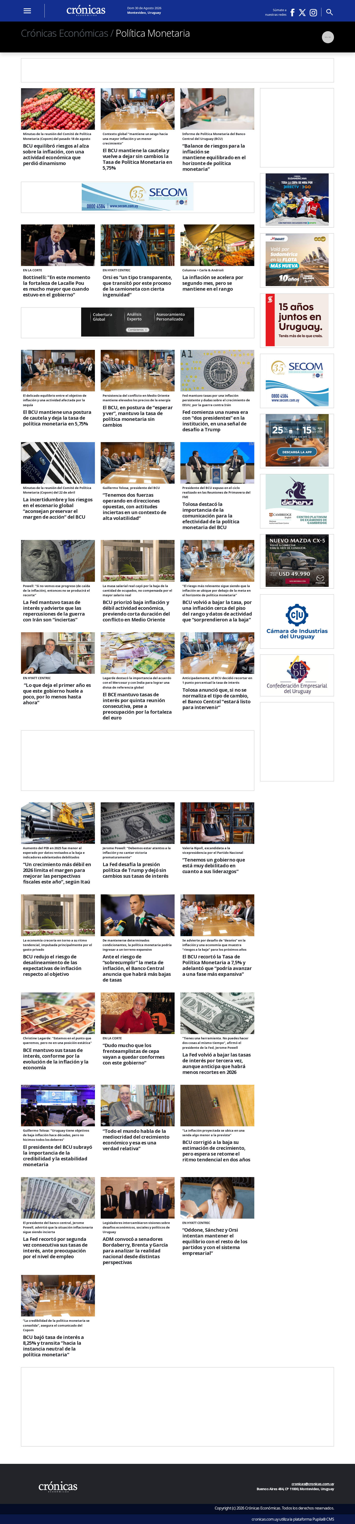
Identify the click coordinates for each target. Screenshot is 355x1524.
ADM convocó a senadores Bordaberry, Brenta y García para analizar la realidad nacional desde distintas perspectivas (135, 1250)
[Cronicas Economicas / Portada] (58, 1486)
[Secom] (137, 209)
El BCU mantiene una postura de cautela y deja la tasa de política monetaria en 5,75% (57, 418)
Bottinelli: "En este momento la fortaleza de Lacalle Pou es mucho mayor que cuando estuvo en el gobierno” (56, 286)
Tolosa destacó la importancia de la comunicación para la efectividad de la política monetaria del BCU (210, 515)
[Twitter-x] (302, 12)
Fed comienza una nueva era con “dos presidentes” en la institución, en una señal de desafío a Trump (215, 420)
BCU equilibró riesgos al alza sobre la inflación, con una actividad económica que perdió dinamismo (56, 154)
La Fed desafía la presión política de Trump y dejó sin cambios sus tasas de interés (136, 870)
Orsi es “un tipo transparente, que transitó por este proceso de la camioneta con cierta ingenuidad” (137, 286)
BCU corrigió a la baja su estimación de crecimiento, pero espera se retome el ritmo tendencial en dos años (216, 1151)
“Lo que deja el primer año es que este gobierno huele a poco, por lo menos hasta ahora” (57, 693)
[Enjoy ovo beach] (297, 465)
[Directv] (297, 224)
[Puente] (137, 335)
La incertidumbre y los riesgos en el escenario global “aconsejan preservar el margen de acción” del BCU (57, 508)
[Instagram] (313, 12)
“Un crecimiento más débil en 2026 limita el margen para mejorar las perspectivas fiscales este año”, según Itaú (57, 873)
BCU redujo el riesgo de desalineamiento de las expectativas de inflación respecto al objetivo (52, 965)
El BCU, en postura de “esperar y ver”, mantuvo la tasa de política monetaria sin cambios (138, 416)
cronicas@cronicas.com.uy (312, 1483)
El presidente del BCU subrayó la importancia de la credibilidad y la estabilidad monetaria (57, 1155)
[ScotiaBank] (297, 344)
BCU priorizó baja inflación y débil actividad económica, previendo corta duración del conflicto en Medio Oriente (136, 611)
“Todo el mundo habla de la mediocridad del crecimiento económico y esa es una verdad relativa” (136, 1139)
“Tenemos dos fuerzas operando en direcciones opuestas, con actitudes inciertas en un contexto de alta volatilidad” (134, 506)
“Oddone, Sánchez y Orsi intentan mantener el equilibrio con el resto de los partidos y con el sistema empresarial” (214, 1241)
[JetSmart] (297, 284)
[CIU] (297, 645)
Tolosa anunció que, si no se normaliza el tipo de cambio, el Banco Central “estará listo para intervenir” (216, 698)
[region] (177, 97)
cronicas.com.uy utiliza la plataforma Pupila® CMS (293, 1519)
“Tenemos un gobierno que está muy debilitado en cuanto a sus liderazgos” (213, 865)
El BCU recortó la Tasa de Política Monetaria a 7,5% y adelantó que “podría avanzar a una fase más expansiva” (217, 965)
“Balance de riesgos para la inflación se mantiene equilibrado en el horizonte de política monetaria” (214, 157)
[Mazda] (297, 585)
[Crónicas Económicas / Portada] (86, 10)
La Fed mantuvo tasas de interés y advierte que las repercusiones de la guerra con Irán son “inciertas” (54, 611)
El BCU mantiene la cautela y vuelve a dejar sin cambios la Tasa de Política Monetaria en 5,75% (137, 159)
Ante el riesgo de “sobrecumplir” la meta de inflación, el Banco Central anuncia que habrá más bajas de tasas (137, 968)
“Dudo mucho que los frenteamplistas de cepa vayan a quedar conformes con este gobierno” (133, 1054)
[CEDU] (297, 693)
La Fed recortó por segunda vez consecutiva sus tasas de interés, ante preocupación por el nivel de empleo (55, 1247)
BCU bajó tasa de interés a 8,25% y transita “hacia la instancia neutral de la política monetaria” (53, 1346)
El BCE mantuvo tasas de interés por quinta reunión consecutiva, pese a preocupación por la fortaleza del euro (137, 706)
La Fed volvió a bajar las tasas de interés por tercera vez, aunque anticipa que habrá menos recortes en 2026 (216, 1063)
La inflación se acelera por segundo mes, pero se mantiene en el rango (212, 283)
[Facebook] (294, 12)
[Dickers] (297, 525)
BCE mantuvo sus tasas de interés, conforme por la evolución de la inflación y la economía (55, 1059)
